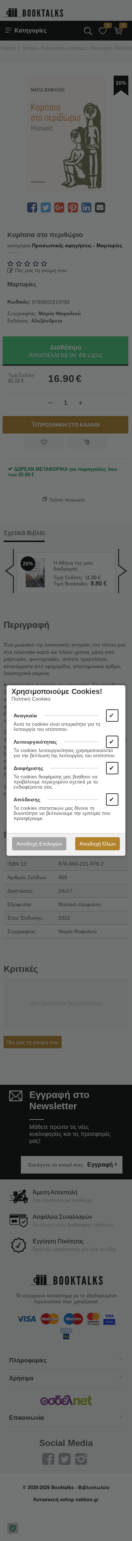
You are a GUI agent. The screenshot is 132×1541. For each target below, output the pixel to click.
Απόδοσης (27, 799)
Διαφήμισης (28, 768)
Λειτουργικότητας (35, 742)
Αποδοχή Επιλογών (39, 844)
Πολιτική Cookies (31, 699)
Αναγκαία (25, 715)
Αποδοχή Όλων (97, 844)
